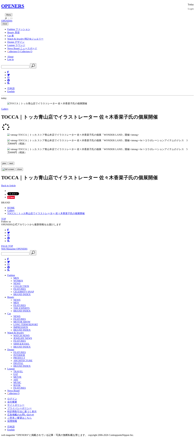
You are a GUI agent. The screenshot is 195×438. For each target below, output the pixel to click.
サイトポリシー (15, 405)
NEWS (16, 283)
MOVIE (17, 377)
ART (15, 379)
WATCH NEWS (21, 335)
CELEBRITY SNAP (23, 291)
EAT (15, 374)
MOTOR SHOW (21, 321)
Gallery (4, 109)
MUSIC (17, 382)
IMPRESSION (20, 327)
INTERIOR (19, 355)
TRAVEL (18, 371)
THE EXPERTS (21, 308)
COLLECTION (21, 286)
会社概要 (12, 402)
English (11, 91)
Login (191, 8)
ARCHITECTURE (22, 360)
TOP (3, 219)
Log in (10, 59)
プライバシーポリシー (19, 408)
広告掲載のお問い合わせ (20, 414)
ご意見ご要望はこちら (19, 418)
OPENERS (12, 6)
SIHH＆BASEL (21, 344)
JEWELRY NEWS (22, 338)
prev (4, 163)
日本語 (11, 88)
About (10, 56)
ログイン (12, 398)
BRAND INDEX (22, 294)
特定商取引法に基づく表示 (22, 411)
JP (6, 18)
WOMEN (18, 280)
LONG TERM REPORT (25, 324)
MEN (16, 278)
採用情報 (12, 421)
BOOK (17, 385)
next (11, 163)
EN (11, 18)
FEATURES (19, 289)
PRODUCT (19, 358)
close (19, 169)
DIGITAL (18, 363)
